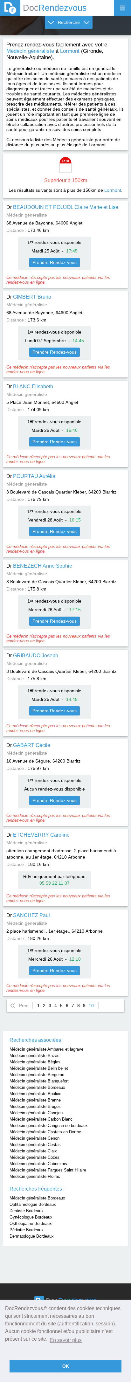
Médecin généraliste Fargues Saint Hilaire (48, 1170)
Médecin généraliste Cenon (34, 1138)
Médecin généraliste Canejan (36, 1112)
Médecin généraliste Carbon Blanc (41, 1119)
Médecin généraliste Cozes (34, 1157)
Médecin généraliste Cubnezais (38, 1163)
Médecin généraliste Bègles (35, 1062)
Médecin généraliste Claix (33, 1151)
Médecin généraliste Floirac (35, 1176)
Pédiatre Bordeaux (27, 1229)
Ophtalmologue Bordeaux (33, 1204)
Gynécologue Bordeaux (31, 1217)
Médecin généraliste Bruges (35, 1106)
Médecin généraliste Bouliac (35, 1093)
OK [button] (65, 1366)
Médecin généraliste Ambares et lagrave (46, 1049)
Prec (23, 1005)
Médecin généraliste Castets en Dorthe (45, 1132)
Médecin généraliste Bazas (34, 1055)
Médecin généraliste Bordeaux (37, 1087)
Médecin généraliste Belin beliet (39, 1068)
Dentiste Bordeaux (27, 1210)
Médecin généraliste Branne (35, 1100)
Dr (62, 207)
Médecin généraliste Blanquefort (39, 1081)
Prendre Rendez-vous (54, 262)
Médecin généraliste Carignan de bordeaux (49, 1125)
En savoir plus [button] (66, 1340)
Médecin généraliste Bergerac (37, 1074)
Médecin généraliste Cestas (35, 1144)
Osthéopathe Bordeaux (31, 1223)
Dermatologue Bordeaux (32, 1236)
